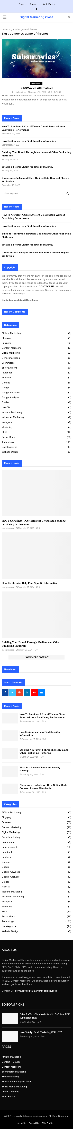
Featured (7, 377)
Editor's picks (13, 1004)
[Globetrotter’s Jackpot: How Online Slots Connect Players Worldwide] (10, 789)
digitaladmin (20, 92)
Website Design (10, 451)
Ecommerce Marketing (14, 1071)
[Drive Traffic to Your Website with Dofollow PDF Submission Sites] (10, 1018)
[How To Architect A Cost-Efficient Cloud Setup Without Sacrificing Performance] (36, 493)
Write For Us (48, 4)
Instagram (7, 422)
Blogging (6, 338)
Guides (5, 402)
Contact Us (35, 4)
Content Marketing (12, 347)
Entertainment (36, 83)
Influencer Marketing (13, 417)
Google (6, 387)
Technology (8, 442)
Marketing (7, 427)
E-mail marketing (11, 357)
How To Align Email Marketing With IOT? (41, 1032)
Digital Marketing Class (36, 17)
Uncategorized (9, 447)
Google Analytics (11, 397)
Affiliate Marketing (11, 333)
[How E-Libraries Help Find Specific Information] (36, 555)
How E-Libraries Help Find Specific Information (29, 141)
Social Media (8, 437)
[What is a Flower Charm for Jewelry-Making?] (10, 771)
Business (6, 343)
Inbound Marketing (12, 412)
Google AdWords (11, 392)
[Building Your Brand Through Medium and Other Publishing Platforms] (36, 614)
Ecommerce (8, 362)
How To (6, 407)
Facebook (7, 372)
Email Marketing (10, 1076)
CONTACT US (46, 286)
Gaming (6, 382)
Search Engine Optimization (17, 1081)
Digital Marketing (11, 352)
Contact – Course (11, 1061)
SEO (4, 432)
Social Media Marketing (14, 1086)
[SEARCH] (67, 193)
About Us (23, 4)
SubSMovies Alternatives (36, 88)
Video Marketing (10, 1091)
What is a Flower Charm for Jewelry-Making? (28, 166)
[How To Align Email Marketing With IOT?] (10, 1036)
